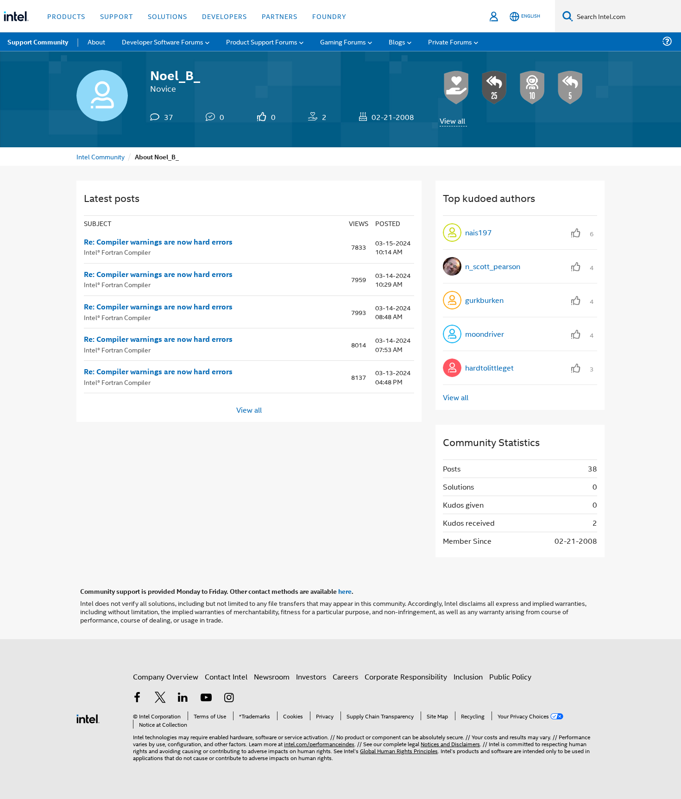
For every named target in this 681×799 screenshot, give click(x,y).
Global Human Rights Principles (399, 750)
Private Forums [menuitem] (450, 41)
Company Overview (165, 676)
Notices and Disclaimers (450, 743)
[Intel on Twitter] (160, 698)
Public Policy (510, 676)
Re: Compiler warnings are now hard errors (158, 242)
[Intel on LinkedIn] (183, 698)
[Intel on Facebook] (137, 698)
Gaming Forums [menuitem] (343, 41)
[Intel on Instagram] (229, 698)
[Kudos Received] (456, 87)
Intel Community (100, 156)
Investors (311, 676)
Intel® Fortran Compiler (117, 252)
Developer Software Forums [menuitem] (162, 41)
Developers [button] (224, 16)
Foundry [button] (329, 16)
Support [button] (116, 16)
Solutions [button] (167, 16)
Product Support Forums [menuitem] (261, 41)
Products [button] (66, 16)
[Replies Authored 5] (570, 87)
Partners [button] (279, 16)
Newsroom (272, 676)
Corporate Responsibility (406, 676)
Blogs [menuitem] (397, 41)
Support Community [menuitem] (37, 42)
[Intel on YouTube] (206, 698)
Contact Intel (226, 676)
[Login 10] (532, 87)
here (345, 591)
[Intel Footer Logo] (88, 717)
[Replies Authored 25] (494, 87)
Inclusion (468, 676)
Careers (345, 676)
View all (452, 120)
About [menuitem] (96, 41)
